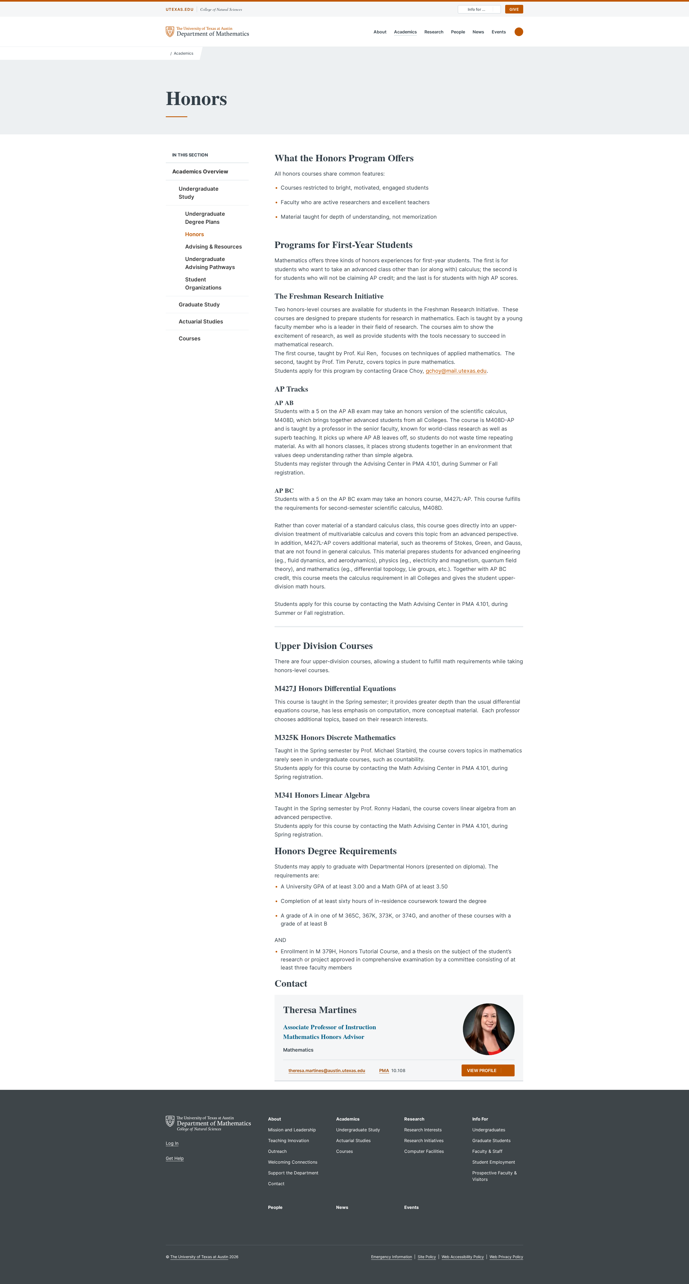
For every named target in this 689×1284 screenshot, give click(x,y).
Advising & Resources (213, 246)
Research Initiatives (424, 1140)
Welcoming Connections (292, 1162)
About (380, 31)
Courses (190, 338)
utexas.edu (180, 9)
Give (514, 9)
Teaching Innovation (288, 1140)
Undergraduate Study (199, 193)
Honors (194, 234)
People (458, 31)
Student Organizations (203, 283)
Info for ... (476, 9)
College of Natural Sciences (221, 9)
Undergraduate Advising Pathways (210, 263)
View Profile (482, 1070)
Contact (276, 1183)
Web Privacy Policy (506, 1256)
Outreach (277, 1151)
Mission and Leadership (292, 1129)
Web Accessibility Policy (463, 1256)
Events (499, 31)
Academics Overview (200, 171)
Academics (405, 31)
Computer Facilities (424, 1151)
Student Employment (493, 1162)
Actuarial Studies (201, 321)
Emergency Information (391, 1256)
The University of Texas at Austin (199, 1256)
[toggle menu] (241, 188)
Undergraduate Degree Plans (205, 218)
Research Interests (423, 1129)
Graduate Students (491, 1140)
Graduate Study (199, 304)
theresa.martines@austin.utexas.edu (327, 1070)
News (478, 31)
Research (434, 31)
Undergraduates (488, 1129)
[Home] (167, 52)
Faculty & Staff (487, 1151)
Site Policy (427, 1256)
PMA (384, 1070)
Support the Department (293, 1172)
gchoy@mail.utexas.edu (456, 371)
